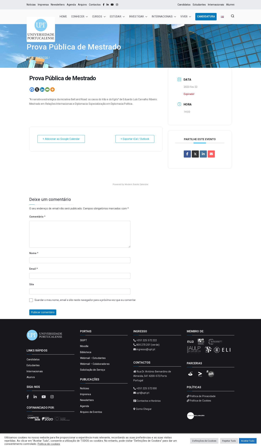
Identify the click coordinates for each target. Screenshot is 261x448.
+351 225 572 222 (146, 340)
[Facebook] (103, 4)
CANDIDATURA (206, 16)
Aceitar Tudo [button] (247, 440)
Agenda (71, 4)
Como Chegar (144, 409)
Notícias (84, 388)
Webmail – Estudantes (93, 358)
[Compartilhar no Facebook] (187, 154)
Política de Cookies (200, 400)
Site (31, 284)
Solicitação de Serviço (92, 369)
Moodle (84, 346)
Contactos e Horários (149, 400)
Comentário (37, 216)
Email (33, 268)
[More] (52, 89)
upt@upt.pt (142, 392)
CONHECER (77, 16)
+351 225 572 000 (146, 388)
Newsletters (58, 4)
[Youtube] (112, 4)
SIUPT (83, 340)
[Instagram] (117, 4)
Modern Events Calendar (136, 184)
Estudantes (199, 4)
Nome (33, 253)
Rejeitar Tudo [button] (229, 440)
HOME (63, 16)
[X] (37, 89)
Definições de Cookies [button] (204, 440)
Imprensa (43, 4)
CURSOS (97, 16)
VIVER (183, 16)
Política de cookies (49, 444)
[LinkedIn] (108, 4)
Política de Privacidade (203, 396)
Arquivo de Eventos (91, 412)
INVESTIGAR (136, 16)
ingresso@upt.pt (145, 349)
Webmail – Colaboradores (95, 363)
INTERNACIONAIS (162, 16)
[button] (86, 16)
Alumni (230, 4)
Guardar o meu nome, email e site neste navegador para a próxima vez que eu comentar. (85, 300)
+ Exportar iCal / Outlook (135, 139)
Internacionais (216, 4)
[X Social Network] (195, 154)
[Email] (47, 89)
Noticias (31, 4)
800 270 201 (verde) (147, 344)
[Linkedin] (42, 89)
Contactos (95, 4)
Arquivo (82, 4)
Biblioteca (85, 352)
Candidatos (184, 4)
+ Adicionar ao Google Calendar (61, 139)
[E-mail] (211, 154)
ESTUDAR (115, 16)
